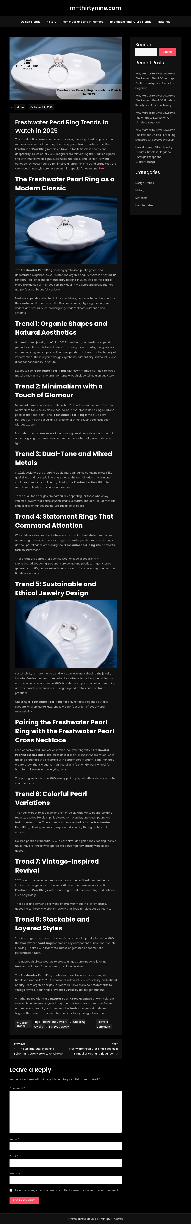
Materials (164, 22)
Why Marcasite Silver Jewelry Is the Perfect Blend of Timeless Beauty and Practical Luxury (155, 100)
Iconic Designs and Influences (82, 22)
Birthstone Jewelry (55, 1022)
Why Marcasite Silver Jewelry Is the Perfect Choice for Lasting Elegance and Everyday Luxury (155, 135)
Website (15, 1173)
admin (19, 107)
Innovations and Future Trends (130, 22)
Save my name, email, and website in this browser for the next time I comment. (67, 1190)
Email (14, 1156)
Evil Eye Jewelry (59, 1027)
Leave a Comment (104, 1024)
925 (101, 168)
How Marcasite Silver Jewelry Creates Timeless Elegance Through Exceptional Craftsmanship (153, 154)
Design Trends (30, 22)
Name (14, 1139)
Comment (17, 1088)
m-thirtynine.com (95, 8)
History (51, 22)
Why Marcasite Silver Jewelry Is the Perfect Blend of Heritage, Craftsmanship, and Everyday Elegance (155, 81)
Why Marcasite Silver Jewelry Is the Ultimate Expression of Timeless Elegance (155, 117)
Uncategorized (144, 205)
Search (143, 45)
